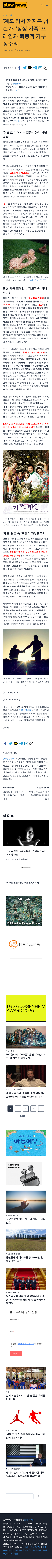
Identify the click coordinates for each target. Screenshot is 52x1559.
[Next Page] (32, 1116)
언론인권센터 (8, 50)
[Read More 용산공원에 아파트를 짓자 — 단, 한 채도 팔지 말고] (26, 1240)
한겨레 (17, 121)
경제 (12, 1051)
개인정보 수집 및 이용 (26, 1344)
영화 (18, 1089)
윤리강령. (37, 1550)
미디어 (5, 15)
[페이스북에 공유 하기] (19, 67)
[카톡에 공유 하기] (30, 67)
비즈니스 (14, 1430)
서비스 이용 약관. (32, 1547)
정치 (19, 1292)
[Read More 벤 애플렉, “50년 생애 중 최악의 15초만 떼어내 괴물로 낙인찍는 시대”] (26, 1076)
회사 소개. (28, 1520)
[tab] (22, 867)
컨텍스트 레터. (11, 1292)
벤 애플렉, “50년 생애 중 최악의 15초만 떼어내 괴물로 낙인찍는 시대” (25, 1095)
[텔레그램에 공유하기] (35, 67)
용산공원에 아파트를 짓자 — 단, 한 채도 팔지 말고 (24, 1259)
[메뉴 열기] (47, 5)
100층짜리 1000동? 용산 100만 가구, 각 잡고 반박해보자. (25, 1056)
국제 (7, 1392)
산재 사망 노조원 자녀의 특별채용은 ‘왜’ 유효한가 (38, 793)
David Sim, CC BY (37, 280)
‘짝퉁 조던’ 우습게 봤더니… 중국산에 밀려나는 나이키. (25, 1436)
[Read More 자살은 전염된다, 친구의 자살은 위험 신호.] (26, 1202)
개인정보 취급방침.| (23, 1550)
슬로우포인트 (10, 1215)
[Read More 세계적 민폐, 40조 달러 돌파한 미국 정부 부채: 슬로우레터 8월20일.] (26, 1455)
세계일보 (16, 83)
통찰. (8, 1051)
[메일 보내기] (40, 67)
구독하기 (15, 1354)
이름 (12, 1331)
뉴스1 (18, 90)
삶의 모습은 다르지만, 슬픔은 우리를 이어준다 (25, 1397)
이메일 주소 (14, 1319)
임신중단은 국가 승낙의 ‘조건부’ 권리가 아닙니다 (13, 793)
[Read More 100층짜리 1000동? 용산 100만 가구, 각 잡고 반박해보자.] (26, 1037)
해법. (19, 1254)
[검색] (38, 1496)
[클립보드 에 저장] (45, 67)
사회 (10, 15)
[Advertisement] (26, 975)
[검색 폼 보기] (42, 5)
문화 (7, 1089)
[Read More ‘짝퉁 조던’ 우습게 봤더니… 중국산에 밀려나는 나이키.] (26, 1417)
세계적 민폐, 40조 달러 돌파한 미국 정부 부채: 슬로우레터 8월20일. (25, 1474)
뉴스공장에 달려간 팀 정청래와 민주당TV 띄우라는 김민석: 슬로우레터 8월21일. (25, 1300)
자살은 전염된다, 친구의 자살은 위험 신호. (25, 1220)
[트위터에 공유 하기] (24, 67)
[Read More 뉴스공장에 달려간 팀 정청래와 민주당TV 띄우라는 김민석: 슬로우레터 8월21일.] (26, 1279)
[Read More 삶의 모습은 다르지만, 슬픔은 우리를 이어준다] (26, 1378)
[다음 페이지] (45, 843)
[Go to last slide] (7, 843)
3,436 (22, 1116)
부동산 (8, 1254)
